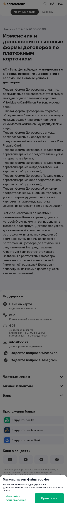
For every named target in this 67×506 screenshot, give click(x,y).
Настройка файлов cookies (16, 498)
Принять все (49, 498)
